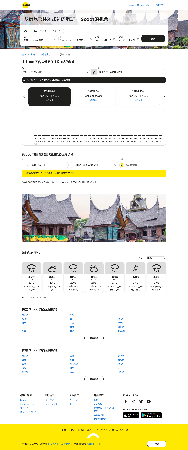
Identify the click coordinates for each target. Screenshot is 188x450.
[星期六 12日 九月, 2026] (85, 135)
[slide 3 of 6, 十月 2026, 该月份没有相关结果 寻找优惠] (138, 96)
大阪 (72, 327)
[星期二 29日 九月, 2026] (156, 135)
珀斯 (24, 319)
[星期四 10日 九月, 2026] (77, 135)
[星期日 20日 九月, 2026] (118, 135)
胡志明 (121, 319)
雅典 (24, 359)
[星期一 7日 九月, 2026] (64, 135)
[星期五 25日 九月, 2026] (139, 135)
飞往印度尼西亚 (47, 54)
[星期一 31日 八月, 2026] (35, 135)
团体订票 (73, 400)
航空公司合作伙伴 (28, 412)
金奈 (120, 314)
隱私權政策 (53, 444)
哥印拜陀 (122, 331)
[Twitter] (141, 401)
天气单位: (141, 258)
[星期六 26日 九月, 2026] (143, 135)
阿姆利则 (74, 364)
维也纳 (121, 327)
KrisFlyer (49, 400)
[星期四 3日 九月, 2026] (48, 135)
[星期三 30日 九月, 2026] (160, 135)
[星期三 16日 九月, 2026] (102, 135)
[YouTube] (149, 401)
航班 (33, 54)
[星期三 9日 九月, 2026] (73, 135)
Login (131, 5)
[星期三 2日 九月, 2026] (44, 135)
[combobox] (39, 40)
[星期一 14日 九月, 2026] (93, 135)
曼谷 (72, 323)
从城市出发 (124, 430)
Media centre (27, 404)
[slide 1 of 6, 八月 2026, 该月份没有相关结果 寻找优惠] (49, 96)
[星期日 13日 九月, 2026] (89, 135)
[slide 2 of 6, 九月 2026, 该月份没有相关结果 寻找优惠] (94, 96)
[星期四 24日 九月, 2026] (135, 135)
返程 (121, 37)
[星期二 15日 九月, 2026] (97, 135)
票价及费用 (99, 415)
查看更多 (94, 338)
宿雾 (24, 331)
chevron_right (164, 96)
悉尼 (72, 314)
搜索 (153, 38)
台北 (24, 323)
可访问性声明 (100, 419)
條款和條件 (66, 444)
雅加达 (121, 372)
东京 (72, 372)
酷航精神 (24, 400)
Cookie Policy (94, 444)
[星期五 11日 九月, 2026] (81, 135)
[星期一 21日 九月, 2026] (122, 135)
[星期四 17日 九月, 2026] (106, 135)
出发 (97, 37)
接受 (157, 444)
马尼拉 (121, 323)
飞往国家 (63, 430)
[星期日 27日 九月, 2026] (147, 135)
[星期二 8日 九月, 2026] (68, 135)
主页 (24, 54)
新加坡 (25, 314)
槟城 (24, 368)
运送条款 (98, 404)
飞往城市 (72, 430)
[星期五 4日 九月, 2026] (52, 135)
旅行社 (72, 404)
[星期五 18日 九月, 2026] (110, 135)
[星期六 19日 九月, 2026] (114, 135)
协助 (96, 400)
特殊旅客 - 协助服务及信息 (104, 409)
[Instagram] (133, 401)
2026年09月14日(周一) (128, 40)
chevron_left (24, 96)
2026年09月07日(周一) (104, 40)
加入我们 (24, 408)
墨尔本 (73, 319)
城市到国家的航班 (100, 430)
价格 (121, 159)
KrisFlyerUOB (51, 404)
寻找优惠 (49, 100)
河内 (24, 327)
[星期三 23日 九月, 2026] (131, 135)
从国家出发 (113, 430)
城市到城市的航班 (84, 430)
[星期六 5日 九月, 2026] (56, 135)
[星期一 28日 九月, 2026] (152, 135)
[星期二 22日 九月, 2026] (127, 135)
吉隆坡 (121, 355)
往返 (26, 31)
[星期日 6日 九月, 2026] (60, 135)
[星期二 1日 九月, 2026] (39, 135)
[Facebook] (126, 401)
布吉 (72, 359)
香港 (72, 331)
